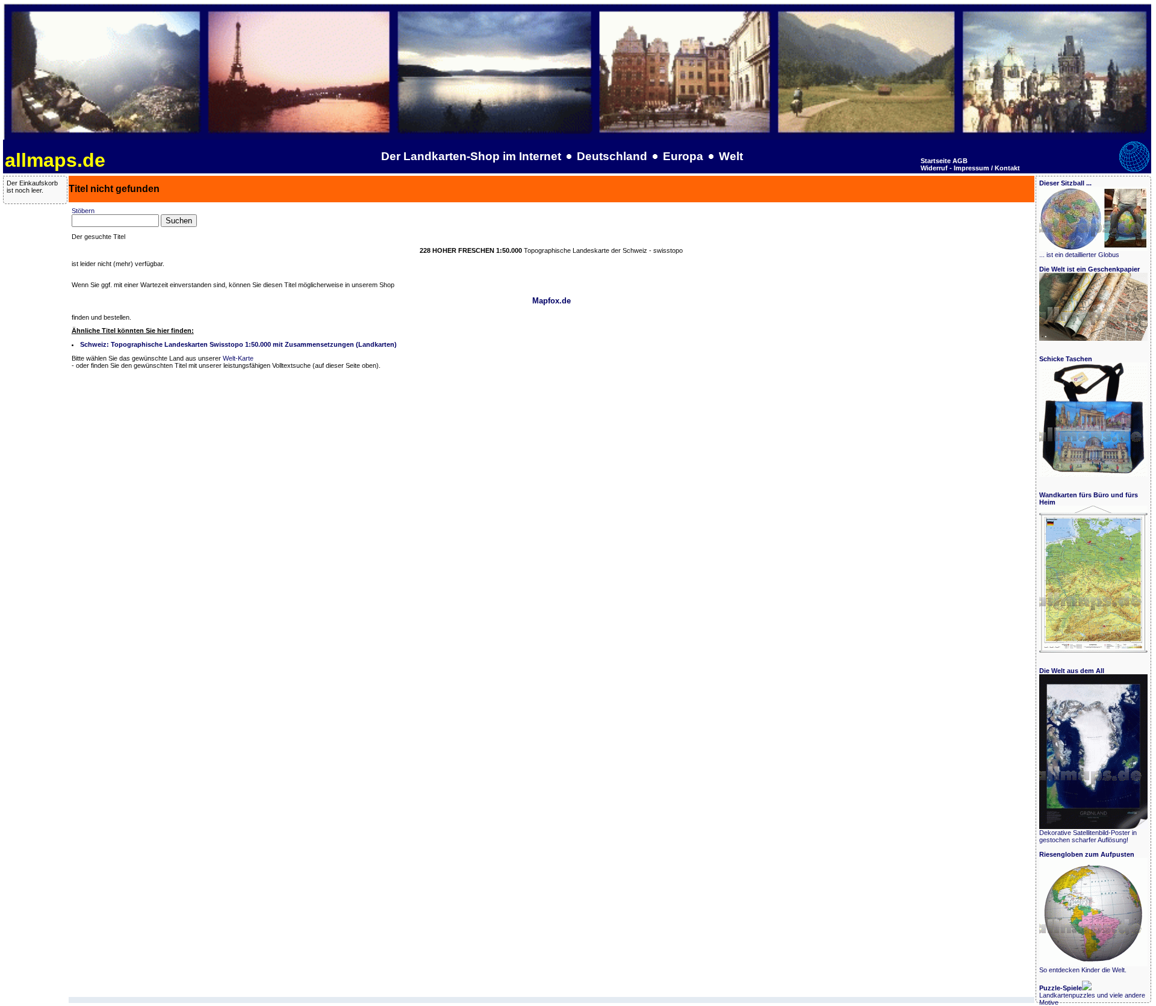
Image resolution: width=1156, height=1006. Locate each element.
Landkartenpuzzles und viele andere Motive (1092, 995)
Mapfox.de (551, 300)
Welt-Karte (238, 358)
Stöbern (83, 210)
